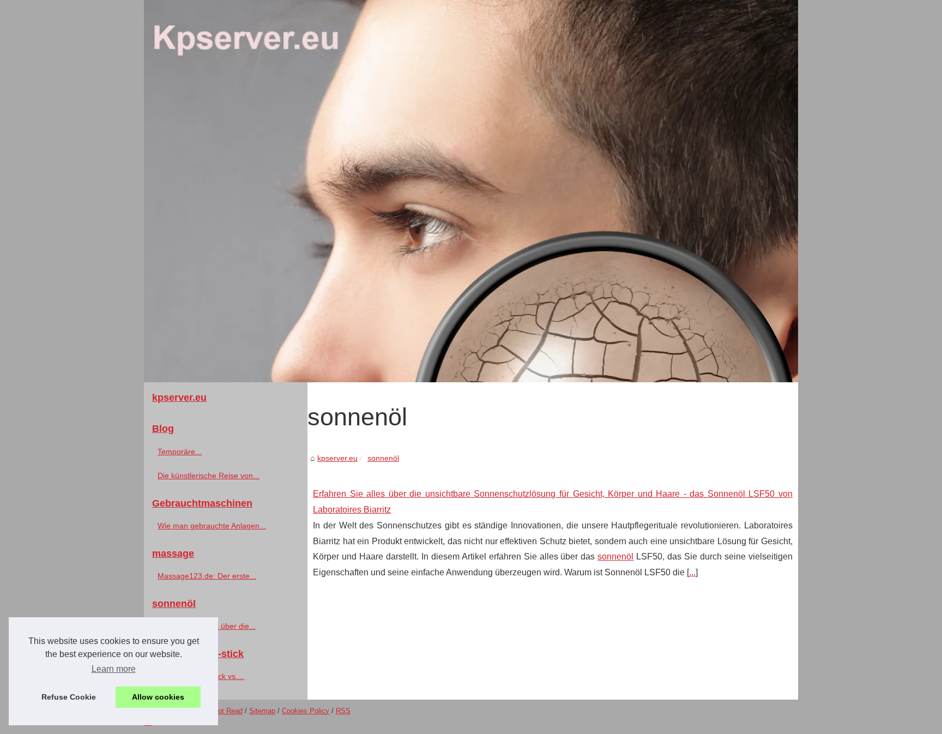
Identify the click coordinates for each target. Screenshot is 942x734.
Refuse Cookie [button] (68, 697)
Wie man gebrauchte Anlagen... (212, 525)
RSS (343, 711)
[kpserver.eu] (471, 191)
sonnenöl (383, 458)
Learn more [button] (114, 668)
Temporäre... (180, 451)
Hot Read (228, 711)
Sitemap (262, 711)
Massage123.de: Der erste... (207, 575)
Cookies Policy (305, 711)
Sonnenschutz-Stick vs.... (201, 676)
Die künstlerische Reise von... (208, 475)
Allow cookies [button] (158, 697)
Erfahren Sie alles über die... (207, 626)
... (692, 572)
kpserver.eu (337, 458)
